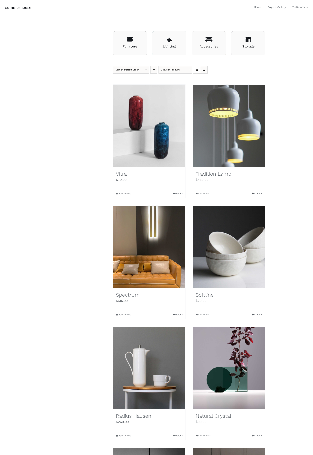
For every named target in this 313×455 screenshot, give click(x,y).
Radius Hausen (133, 416)
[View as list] (203, 69)
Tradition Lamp (213, 174)
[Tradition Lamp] (229, 126)
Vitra (121, 174)
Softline (205, 295)
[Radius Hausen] (149, 368)
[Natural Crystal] (229, 368)
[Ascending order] (153, 70)
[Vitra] (149, 126)
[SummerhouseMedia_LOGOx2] (18, 7)
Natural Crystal (213, 416)
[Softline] (229, 247)
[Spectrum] (149, 247)
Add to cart (124, 193)
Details (179, 193)
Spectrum (128, 295)
